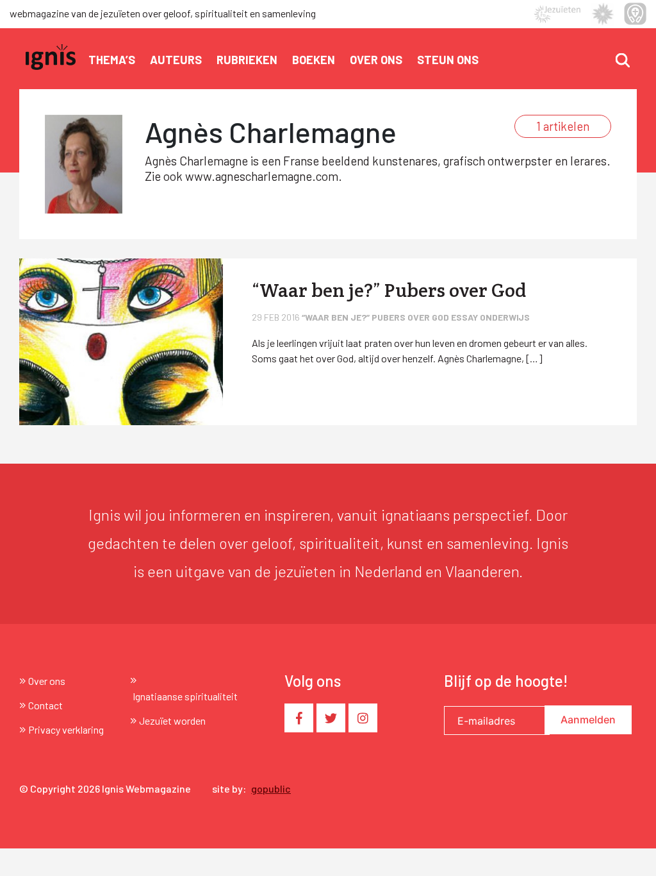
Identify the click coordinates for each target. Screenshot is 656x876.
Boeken (313, 60)
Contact (45, 705)
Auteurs (176, 60)
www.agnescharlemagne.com (261, 176)
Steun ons (448, 60)
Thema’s (111, 60)
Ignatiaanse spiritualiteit (185, 696)
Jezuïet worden (172, 720)
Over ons (376, 60)
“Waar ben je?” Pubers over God (376, 317)
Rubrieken (247, 60)
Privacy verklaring (66, 729)
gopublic (271, 788)
